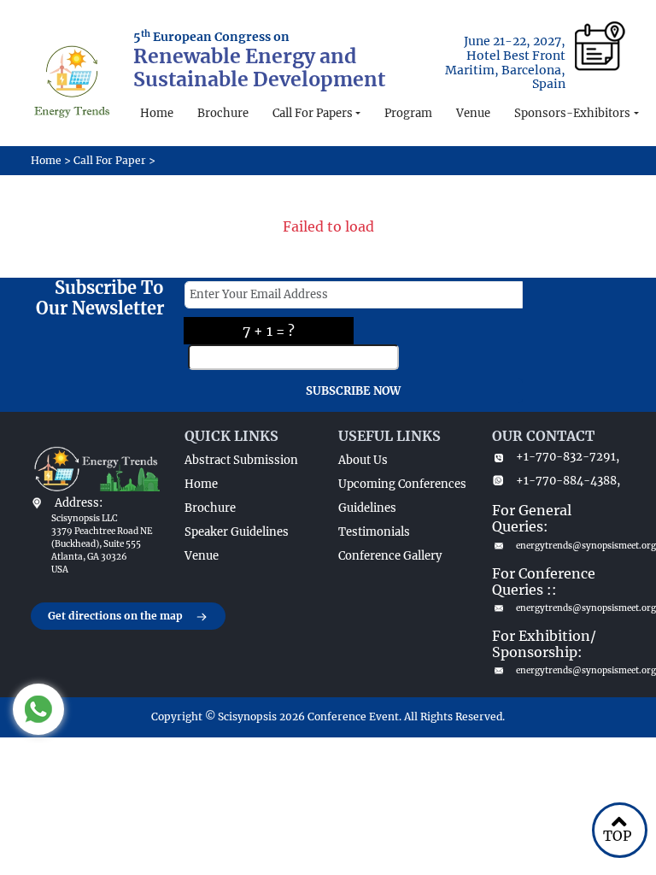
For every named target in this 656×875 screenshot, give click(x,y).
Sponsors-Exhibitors (572, 113)
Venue (473, 113)
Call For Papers (312, 113)
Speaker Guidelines (236, 532)
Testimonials (374, 532)
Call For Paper (109, 160)
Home (156, 113)
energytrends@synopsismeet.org (570, 545)
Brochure (223, 113)
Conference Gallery (390, 556)
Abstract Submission (241, 460)
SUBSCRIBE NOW (353, 391)
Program (408, 113)
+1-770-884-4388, (568, 480)
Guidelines (367, 508)
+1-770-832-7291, (567, 456)
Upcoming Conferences (402, 484)
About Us (363, 460)
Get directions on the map (115, 615)
